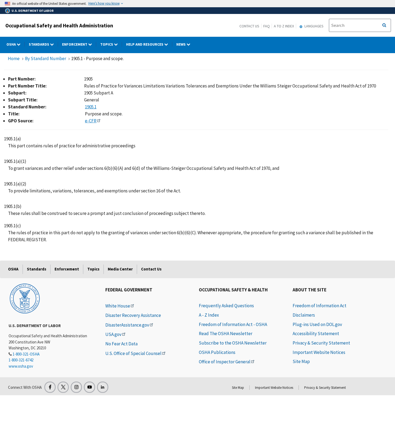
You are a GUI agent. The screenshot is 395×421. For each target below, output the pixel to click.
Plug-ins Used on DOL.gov (317, 324)
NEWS (181, 44)
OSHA (11, 44)
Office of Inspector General (224, 362)
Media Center (120, 269)
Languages (314, 26)
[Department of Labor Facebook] (50, 387)
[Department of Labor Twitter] (63, 387)
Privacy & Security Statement (321, 343)
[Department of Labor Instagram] (76, 387)
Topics (107, 44)
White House (117, 306)
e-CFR (90, 121)
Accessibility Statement (316, 333)
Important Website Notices (319, 352)
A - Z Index (209, 315)
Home (14, 58)
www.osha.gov (21, 366)
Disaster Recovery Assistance (133, 315)
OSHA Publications (217, 352)
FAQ (266, 26)
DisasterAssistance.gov (127, 325)
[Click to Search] (384, 25)
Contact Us (249, 26)
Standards (39, 44)
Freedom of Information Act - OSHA (233, 324)
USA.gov (113, 334)
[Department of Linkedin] (102, 387)
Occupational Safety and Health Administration (59, 25)
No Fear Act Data (121, 344)
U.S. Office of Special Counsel (133, 353)
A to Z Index (284, 26)
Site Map (301, 361)
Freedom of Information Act (319, 306)
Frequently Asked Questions (226, 306)
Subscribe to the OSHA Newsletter (233, 343)
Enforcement (75, 44)
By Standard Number (45, 58)
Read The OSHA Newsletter (225, 333)
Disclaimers (304, 315)
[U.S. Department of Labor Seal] (25, 298)
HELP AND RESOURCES (145, 44)
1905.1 (90, 107)
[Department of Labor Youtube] (89, 387)
